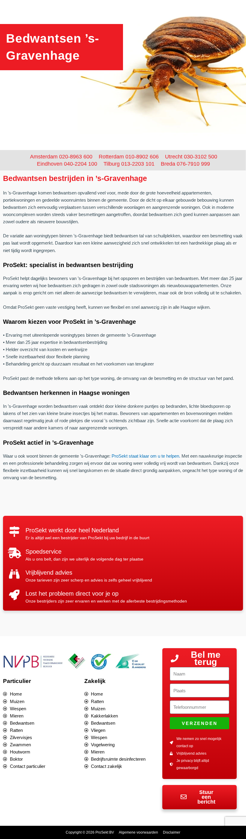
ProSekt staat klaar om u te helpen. (146, 456)
